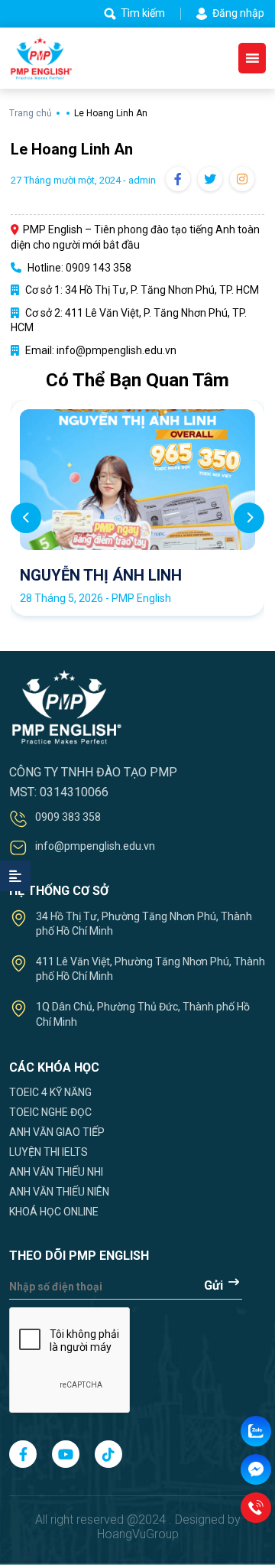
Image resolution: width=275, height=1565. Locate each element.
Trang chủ (31, 113)
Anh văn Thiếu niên (59, 1192)
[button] (249, 518)
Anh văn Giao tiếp (57, 1132)
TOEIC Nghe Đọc (50, 1112)
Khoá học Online (54, 1211)
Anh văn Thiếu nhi (56, 1172)
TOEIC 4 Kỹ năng (50, 1092)
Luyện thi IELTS (48, 1152)
